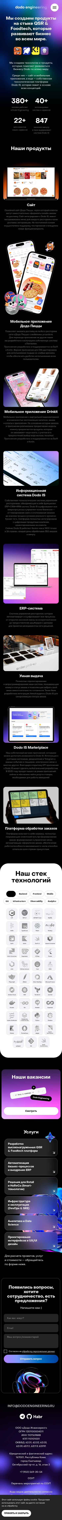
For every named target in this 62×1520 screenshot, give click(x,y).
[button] (29, 1147)
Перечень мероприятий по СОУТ (31, 1483)
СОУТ (31, 1478)
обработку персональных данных (38, 1351)
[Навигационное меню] (54, 7)
